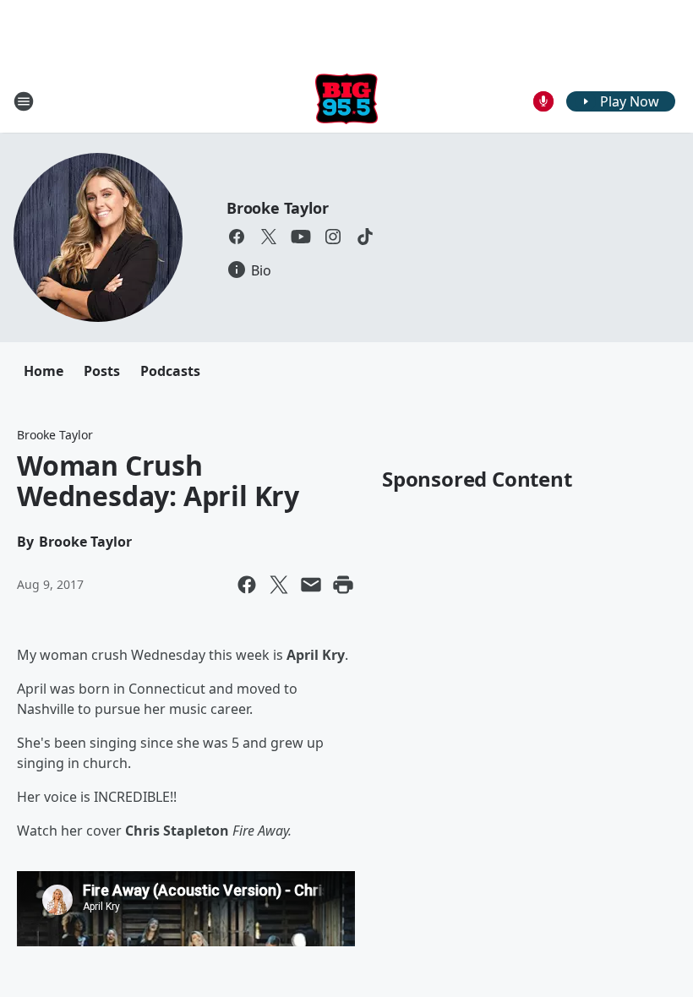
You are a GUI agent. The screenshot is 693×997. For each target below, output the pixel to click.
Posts (102, 371)
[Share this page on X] (279, 585)
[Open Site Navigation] (24, 101)
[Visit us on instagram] (333, 236)
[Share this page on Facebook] (247, 585)
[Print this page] (343, 585)
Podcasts (170, 371)
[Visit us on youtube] (301, 236)
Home (43, 371)
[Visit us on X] (269, 236)
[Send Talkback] (543, 101)
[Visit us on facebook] (236, 236)
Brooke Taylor (277, 208)
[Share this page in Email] (311, 585)
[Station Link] (346, 101)
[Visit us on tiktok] (365, 236)
